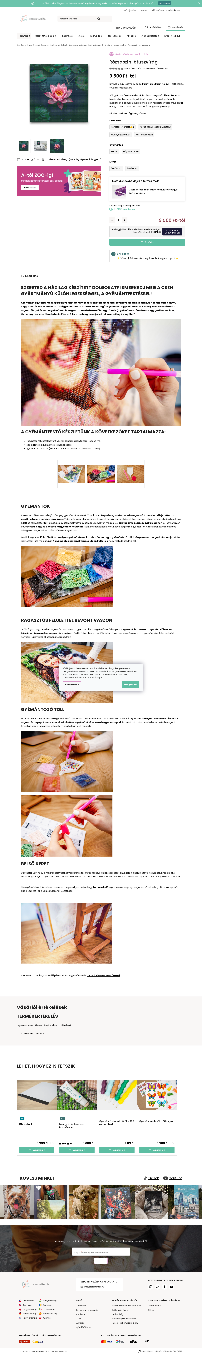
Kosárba (149, 242)
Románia (47, 1305)
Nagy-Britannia (30, 1318)
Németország (29, 1313)
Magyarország (50, 1300)
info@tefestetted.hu (94, 1286)
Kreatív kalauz (154, 1305)
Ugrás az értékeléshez (155, 68)
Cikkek (151, 1310)
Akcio (78, 1318)
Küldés (101, 1260)
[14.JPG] (71, 469)
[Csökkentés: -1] (112, 220)
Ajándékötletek (83, 1327)
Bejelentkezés (126, 28)
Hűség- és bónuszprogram (125, 1323)
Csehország (28, 1300)
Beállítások (72, 684)
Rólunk (144, 10)
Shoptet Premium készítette (152, 1351)
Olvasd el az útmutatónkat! (103, 975)
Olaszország (49, 1309)
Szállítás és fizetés (124, 209)
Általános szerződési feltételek (126, 1305)
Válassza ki (39, 1150)
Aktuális (80, 1323)
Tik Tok (153, 1178)
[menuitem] (24, 36)
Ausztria (47, 1318)
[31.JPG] (131, 469)
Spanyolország (50, 1313)
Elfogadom (130, 684)
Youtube (175, 1178)
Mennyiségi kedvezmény (124, 1318)
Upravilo (173, 1351)
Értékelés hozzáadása (33, 1033)
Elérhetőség (158, 10)
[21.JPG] (101, 469)
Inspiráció (81, 1314)
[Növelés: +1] (124, 220)
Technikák (81, 1305)
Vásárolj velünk (129, 10)
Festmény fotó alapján (87, 1310)
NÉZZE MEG (165, 3)
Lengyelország (30, 1309)
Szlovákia (27, 1305)
